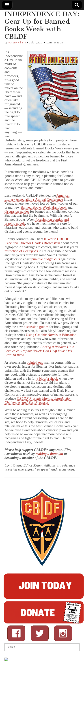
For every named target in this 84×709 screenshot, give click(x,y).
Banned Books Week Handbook (44, 207)
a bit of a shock (47, 378)
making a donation (49, 454)
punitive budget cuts (45, 259)
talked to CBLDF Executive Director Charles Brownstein (36, 241)
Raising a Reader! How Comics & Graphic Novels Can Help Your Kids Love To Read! (39, 351)
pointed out (35, 362)
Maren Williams (17, 42)
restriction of (21, 251)
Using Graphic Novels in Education (51, 335)
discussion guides (16, 211)
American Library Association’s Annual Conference (37, 197)
